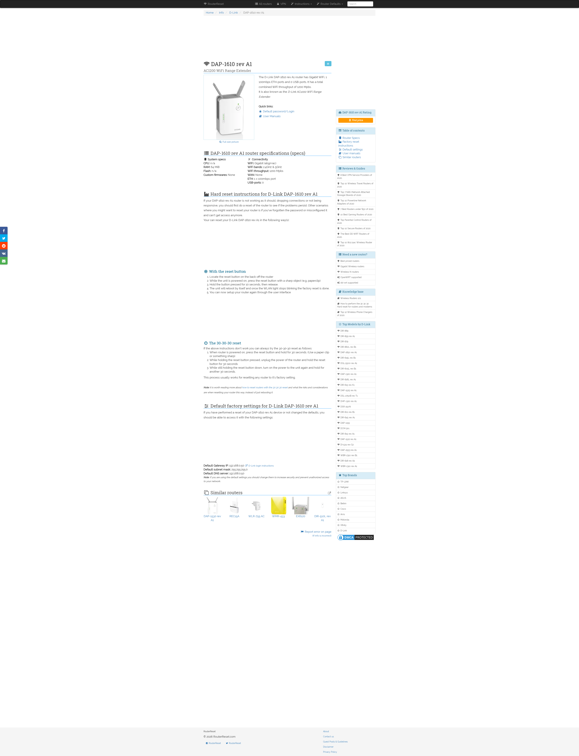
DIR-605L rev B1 (348, 368)
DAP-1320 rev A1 (348, 374)
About (326, 731)
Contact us (328, 736)
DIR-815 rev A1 (347, 433)
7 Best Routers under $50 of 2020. (357, 209)
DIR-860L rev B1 (348, 347)
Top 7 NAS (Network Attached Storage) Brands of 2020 (353, 193)
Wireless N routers (349, 271)
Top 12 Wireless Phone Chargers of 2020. (354, 313)
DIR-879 (344, 341)
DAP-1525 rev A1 (348, 390)
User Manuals (271, 116)
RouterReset (215, 3)
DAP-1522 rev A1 (348, 439)
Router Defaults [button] (330, 3)
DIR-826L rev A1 (348, 379)
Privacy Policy (330, 752)
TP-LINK (344, 481)
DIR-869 (344, 330)
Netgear (344, 487)
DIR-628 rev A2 (347, 460)
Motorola (344, 519)
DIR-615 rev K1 (347, 385)
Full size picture (230, 142)
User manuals (351, 153)
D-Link (233, 12)
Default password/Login (278, 111)
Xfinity (343, 525)
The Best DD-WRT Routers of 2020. (353, 235)
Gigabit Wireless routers (352, 266)
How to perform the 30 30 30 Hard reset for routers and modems (354, 305)
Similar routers (351, 157)
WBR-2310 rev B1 (348, 455)
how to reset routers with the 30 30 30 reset (265, 387)
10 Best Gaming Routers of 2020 (356, 214)
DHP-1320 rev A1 (348, 401)
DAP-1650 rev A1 (348, 352)
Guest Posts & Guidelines (335, 741)
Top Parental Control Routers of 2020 (354, 221)
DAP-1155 (345, 423)
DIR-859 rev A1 (347, 336)
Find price (357, 120)
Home (210, 12)
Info (221, 12)
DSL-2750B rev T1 (349, 395)
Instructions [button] (302, 3)
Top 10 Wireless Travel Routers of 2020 (355, 185)
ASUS (343, 498)
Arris (342, 514)
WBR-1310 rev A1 (348, 466)
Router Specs (351, 137)
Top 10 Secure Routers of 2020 (355, 228)
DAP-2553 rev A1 (348, 450)
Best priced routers (349, 261)
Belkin (343, 503)
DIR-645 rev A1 (347, 417)
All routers (265, 3)
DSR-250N (345, 406)
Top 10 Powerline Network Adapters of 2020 (351, 202)
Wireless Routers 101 (350, 298)
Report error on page (317, 533)
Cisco (343, 509)
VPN (283, 3)
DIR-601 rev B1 (347, 412)
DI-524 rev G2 (347, 444)
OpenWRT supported (351, 277)
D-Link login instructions (261, 465)
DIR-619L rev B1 (348, 357)
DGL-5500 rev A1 (348, 363)
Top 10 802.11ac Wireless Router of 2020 (354, 244)
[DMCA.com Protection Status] (356, 537)
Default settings (352, 149)
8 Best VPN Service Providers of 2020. (354, 176)
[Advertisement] (267, 40)
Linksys (344, 492)
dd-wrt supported (349, 282)
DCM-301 (344, 428)
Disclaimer (328, 747)
